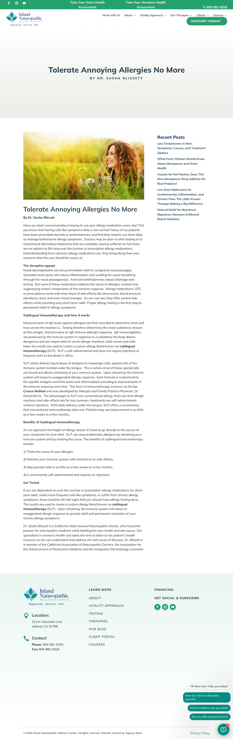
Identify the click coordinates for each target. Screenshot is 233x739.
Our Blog (97, 629)
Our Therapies (180, 15)
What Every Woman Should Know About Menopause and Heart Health (181, 163)
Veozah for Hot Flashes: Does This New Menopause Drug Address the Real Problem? (181, 178)
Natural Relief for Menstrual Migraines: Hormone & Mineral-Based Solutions (178, 214)
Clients (201, 15)
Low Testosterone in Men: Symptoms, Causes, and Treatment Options (181, 148)
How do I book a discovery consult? (202, 697)
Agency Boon (134, 733)
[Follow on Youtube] (24, 3)
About (128, 15)
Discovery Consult (206, 21)
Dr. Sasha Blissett (120, 78)
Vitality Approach (151, 15)
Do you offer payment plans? (210, 716)
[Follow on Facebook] (9, 3)
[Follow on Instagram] (16, 3)
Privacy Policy (200, 733)
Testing (96, 613)
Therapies (98, 621)
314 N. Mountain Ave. (47, 622)
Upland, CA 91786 (45, 626)
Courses (218, 15)
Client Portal (102, 637)
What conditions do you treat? (209, 708)
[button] (223, 729)
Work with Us (111, 15)
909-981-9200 (216, 7)
